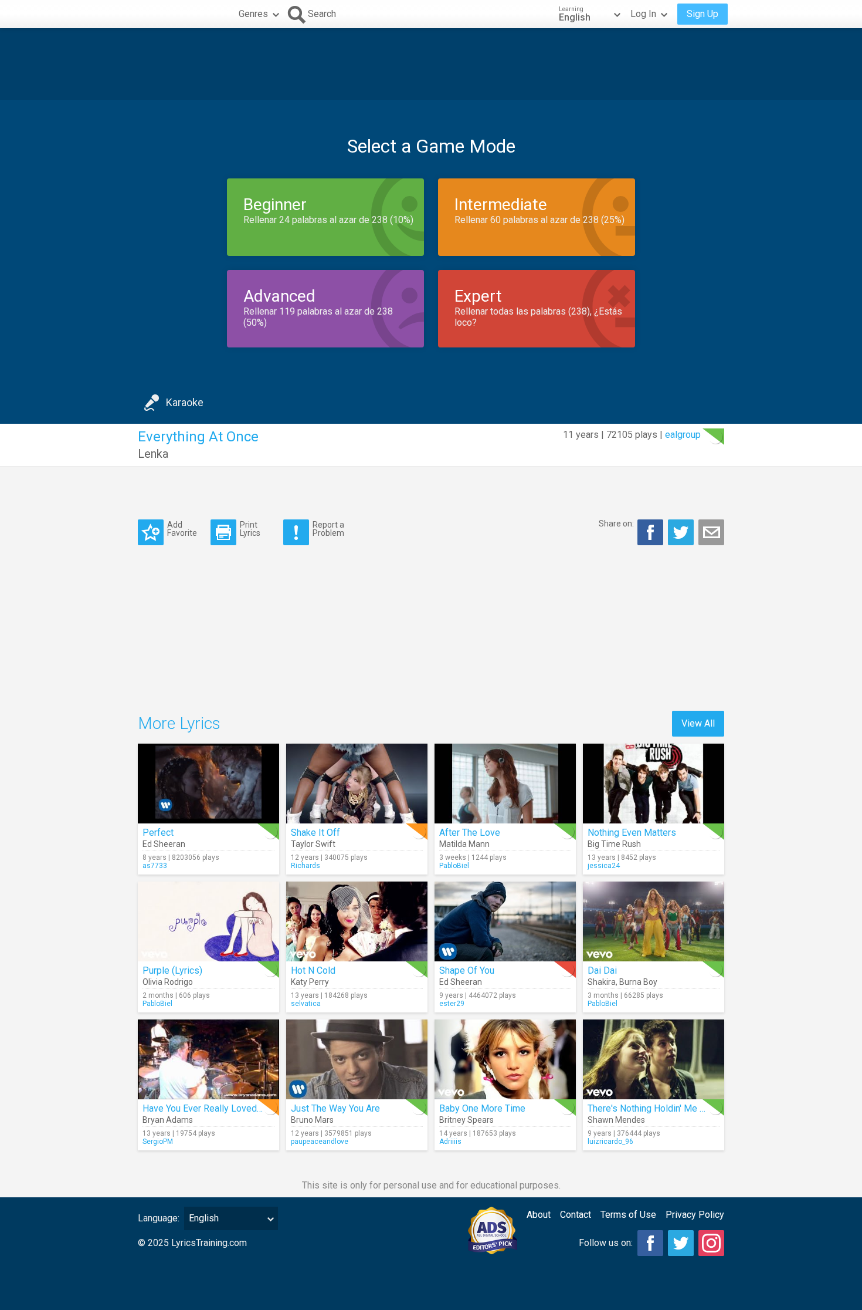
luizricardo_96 (610, 1141)
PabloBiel (454, 866)
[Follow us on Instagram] (711, 1243)
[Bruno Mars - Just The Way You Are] (356, 1059)
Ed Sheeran (163, 844)
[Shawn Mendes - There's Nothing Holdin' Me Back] (653, 1059)
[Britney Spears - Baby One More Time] (505, 1059)
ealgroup (683, 434)
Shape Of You (466, 970)
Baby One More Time (482, 1108)
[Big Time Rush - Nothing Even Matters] (653, 783)
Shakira (602, 982)
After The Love (469, 832)
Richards (305, 866)
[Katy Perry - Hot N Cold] (356, 921)
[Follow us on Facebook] (650, 1243)
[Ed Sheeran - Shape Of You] (505, 921)
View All (698, 723)
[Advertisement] (431, 64)
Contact (575, 1214)
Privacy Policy (695, 1214)
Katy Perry (310, 982)
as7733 (154, 866)
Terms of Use (628, 1214)
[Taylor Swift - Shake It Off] (356, 783)
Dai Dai (602, 970)
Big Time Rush (614, 844)
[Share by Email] (711, 532)
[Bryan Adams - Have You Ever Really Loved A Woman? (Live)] (208, 1059)
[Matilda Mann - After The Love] (505, 783)
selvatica (306, 1004)
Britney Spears (466, 1120)
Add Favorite (182, 528)
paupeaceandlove (319, 1141)
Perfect (158, 832)
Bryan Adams (167, 1120)
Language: (158, 1218)
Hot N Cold (313, 970)
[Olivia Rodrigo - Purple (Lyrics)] (208, 921)
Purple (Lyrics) (172, 970)
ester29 (451, 1004)
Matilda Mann (464, 844)
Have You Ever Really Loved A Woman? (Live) (235, 1108)
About (539, 1214)
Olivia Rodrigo (167, 982)
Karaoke (184, 402)
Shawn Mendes (616, 1120)
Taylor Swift (313, 844)
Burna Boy (638, 982)
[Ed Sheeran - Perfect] (208, 783)
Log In (643, 13)
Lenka (153, 454)
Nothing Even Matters (632, 832)
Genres (253, 13)
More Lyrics (179, 723)
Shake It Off (315, 832)
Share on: (616, 523)
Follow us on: (606, 1242)
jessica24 (604, 866)
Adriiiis (450, 1141)
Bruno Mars (312, 1120)
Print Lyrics (250, 528)
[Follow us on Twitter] (681, 1243)
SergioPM (157, 1141)
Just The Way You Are (335, 1108)
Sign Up (702, 13)
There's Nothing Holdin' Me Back (654, 1108)
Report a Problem (328, 528)
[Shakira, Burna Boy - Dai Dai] (653, 921)
